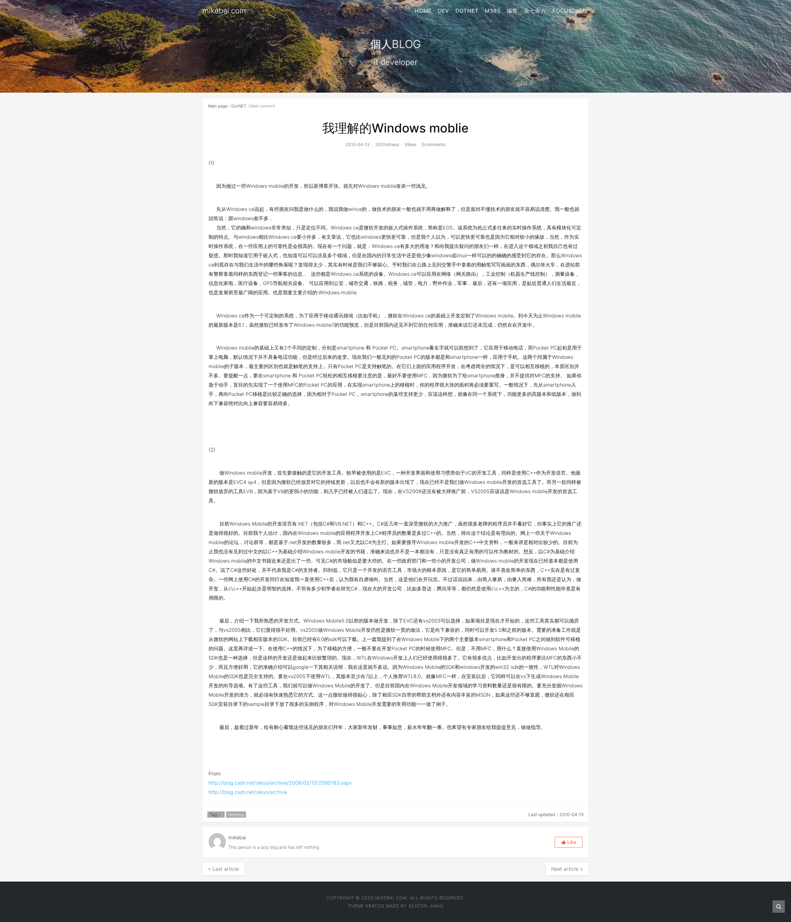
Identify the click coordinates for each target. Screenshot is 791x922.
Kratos (375, 905)
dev (443, 11)
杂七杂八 (535, 11)
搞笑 (512, 11)
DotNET (467, 11)
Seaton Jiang (425, 905)
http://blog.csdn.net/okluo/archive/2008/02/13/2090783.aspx (280, 783)
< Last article (223, 869)
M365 (493, 11)
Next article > (567, 869)
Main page (218, 105)
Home (423, 11)
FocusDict (569, 11)
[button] (568, 842)
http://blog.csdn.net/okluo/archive (248, 792)
